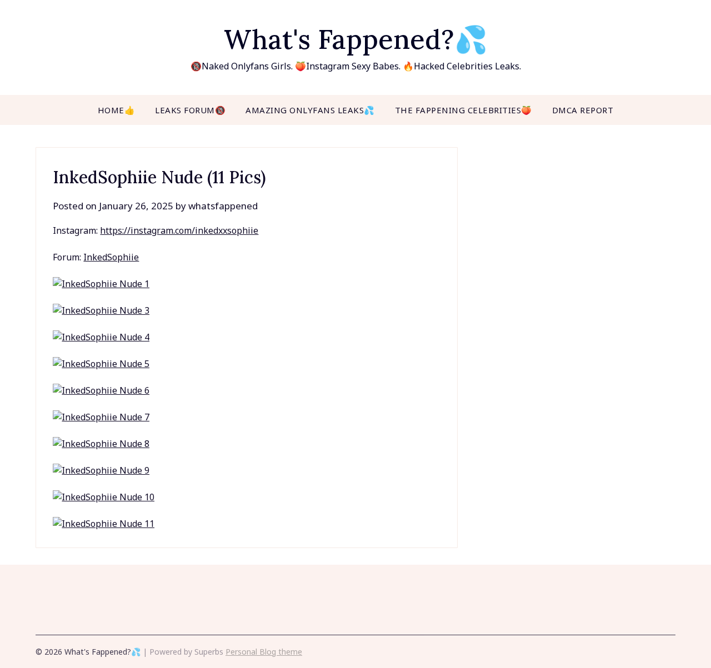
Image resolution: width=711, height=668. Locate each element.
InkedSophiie (111, 257)
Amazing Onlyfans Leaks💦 (310, 109)
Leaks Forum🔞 (190, 109)
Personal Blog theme (264, 651)
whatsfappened (223, 205)
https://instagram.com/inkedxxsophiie (179, 230)
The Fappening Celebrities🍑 (463, 109)
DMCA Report (583, 109)
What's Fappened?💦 (356, 39)
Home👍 (117, 109)
